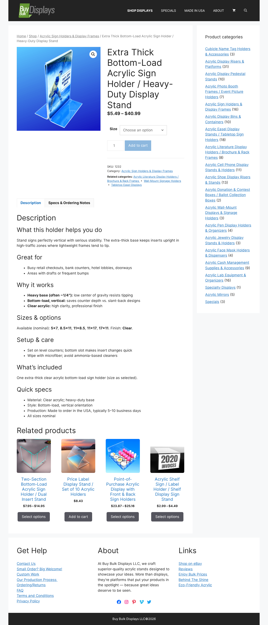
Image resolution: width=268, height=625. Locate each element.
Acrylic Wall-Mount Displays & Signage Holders (221, 212)
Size (113, 129)
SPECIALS (168, 11)
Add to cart (138, 145)
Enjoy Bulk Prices (193, 574)
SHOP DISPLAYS (140, 11)
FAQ (20, 590)
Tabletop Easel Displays (126, 184)
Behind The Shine (193, 580)
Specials (212, 302)
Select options (34, 517)
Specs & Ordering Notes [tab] (69, 203)
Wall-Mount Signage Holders (162, 180)
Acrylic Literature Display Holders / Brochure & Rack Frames (227, 152)
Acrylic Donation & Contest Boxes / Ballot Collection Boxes (227, 195)
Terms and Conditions (35, 596)
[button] (245, 10)
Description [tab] (31, 203)
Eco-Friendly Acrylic (195, 585)
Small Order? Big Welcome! (39, 569)
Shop (33, 36)
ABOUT (218, 11)
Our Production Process (37, 580)
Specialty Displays (220, 287)
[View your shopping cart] (234, 10)
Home (21, 36)
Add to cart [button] (78, 517)
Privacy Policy (28, 601)
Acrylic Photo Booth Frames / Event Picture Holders (224, 91)
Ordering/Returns (31, 585)
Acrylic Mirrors (217, 294)
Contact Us (26, 564)
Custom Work (28, 574)
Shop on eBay (190, 564)
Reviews (186, 569)
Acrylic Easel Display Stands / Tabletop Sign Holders (224, 134)
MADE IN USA (194, 11)
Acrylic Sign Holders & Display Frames (69, 36)
